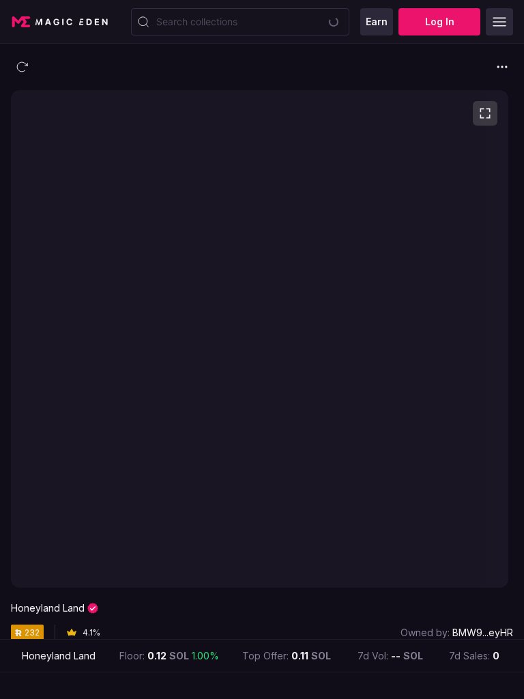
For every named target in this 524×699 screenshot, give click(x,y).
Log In (439, 21)
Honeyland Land (48, 608)
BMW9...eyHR (482, 632)
